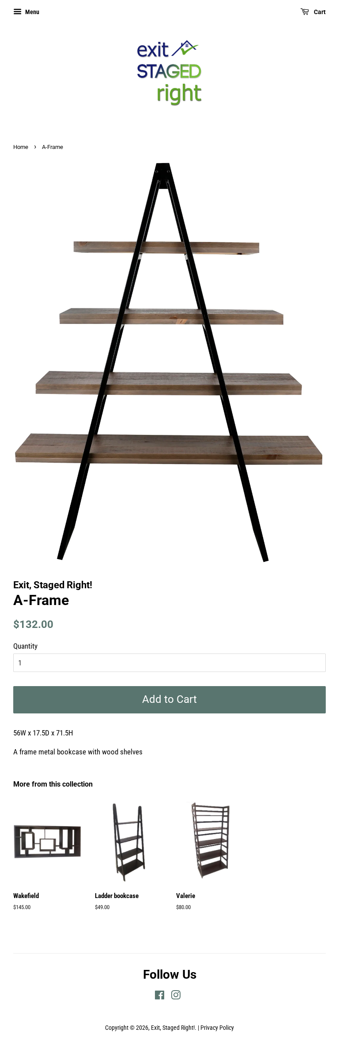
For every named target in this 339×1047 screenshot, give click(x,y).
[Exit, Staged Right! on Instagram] (176, 997)
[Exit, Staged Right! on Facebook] (159, 997)
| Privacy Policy (216, 1028)
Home (20, 147)
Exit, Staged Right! (173, 1028)
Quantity (25, 646)
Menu (31, 11)
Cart (319, 11)
